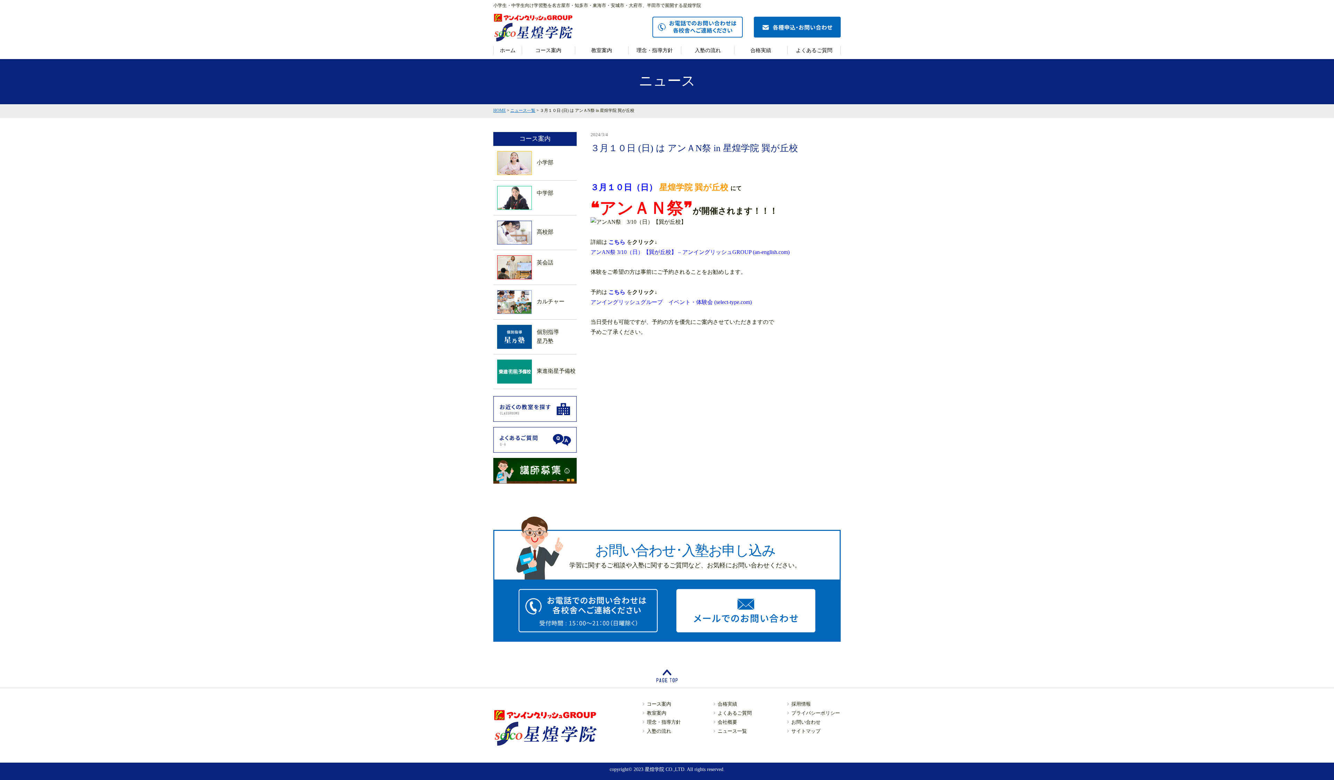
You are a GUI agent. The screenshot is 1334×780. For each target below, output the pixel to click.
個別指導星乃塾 (548, 336)
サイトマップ (806, 731)
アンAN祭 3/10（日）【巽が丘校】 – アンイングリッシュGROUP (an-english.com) (690, 252)
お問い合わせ (806, 722)
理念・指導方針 (654, 50)
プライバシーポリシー (815, 713)
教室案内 (601, 50)
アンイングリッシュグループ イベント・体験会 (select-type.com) (671, 302)
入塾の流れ (708, 50)
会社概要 (727, 722)
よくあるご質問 (814, 50)
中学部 (545, 193)
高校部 (545, 232)
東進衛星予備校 (556, 371)
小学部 (545, 162)
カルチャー (551, 301)
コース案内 (548, 50)
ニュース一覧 (522, 110)
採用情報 (801, 704)
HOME (499, 110)
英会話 (545, 262)
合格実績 (760, 50)
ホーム (508, 50)
